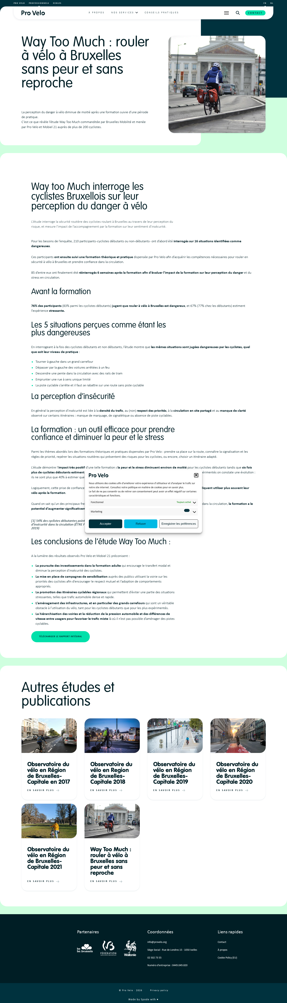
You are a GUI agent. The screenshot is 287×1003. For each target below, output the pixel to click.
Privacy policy (159, 990)
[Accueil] (33, 12)
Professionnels (39, 3)
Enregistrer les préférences (178, 523)
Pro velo (19, 3)
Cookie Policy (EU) (227, 957)
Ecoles (57, 3)
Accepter (105, 523)
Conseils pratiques (162, 13)
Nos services (122, 13)
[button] (196, 475)
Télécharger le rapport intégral (60, 636)
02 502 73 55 (154, 957)
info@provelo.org (157, 942)
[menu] (226, 12)
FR (265, 3)
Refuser (141, 523)
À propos (96, 13)
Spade (145, 1000)
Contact (255, 13)
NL (271, 3)
